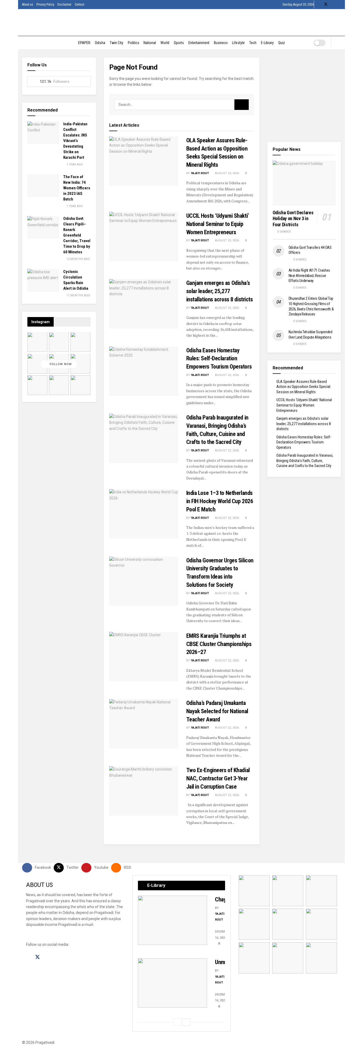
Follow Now (60, 364)
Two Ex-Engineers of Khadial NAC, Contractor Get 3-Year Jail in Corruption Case (218, 778)
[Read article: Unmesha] (172, 983)
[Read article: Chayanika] (172, 920)
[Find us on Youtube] (332, 4)
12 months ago (78, 259)
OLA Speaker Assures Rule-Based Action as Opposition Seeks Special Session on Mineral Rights (303, 386)
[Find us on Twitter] (326, 4)
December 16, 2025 (222, 934)
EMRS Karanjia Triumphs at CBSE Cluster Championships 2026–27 (219, 644)
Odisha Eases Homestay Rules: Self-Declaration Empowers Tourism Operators (219, 358)
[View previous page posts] (177, 1022)
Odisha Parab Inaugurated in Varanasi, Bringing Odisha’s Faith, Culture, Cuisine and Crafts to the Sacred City (304, 460)
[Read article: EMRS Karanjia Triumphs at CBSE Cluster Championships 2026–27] (143, 656)
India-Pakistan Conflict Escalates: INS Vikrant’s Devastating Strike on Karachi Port (75, 141)
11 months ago (78, 295)
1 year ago (74, 164)
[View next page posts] (186, 1022)
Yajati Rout (200, 173)
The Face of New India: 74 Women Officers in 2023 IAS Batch (76, 188)
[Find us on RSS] (339, 4)
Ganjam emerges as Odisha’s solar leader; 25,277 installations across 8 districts (219, 291)
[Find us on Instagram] (47, 957)
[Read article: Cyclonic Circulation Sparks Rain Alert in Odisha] (43, 280)
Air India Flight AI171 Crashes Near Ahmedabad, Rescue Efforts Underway (309, 275)
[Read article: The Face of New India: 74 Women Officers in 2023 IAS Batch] (43, 185)
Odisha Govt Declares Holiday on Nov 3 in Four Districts (293, 218)
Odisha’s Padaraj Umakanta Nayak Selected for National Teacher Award (217, 711)
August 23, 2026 (226, 173)
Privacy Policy (45, 4)
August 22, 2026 (226, 450)
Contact (79, 4)
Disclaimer (64, 4)
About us (27, 4)
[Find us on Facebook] (318, 4)
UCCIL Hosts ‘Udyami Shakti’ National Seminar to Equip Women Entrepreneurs (217, 224)
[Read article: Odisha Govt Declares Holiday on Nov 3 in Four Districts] (304, 183)
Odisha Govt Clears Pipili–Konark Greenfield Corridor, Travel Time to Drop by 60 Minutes (76, 235)
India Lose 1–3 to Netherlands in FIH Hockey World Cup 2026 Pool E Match (219, 501)
